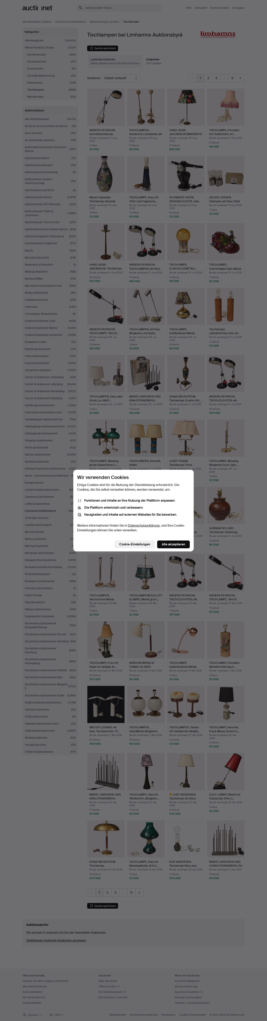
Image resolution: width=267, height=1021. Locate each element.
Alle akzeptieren (173, 544)
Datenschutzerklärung (144, 525)
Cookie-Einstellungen (134, 544)
